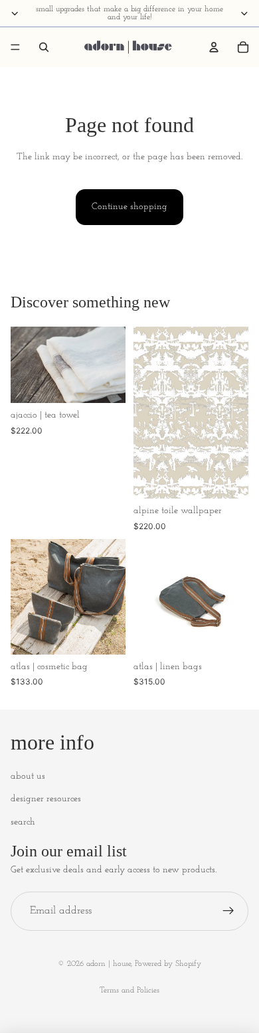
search (23, 822)
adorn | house (108, 964)
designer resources (46, 799)
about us (28, 776)
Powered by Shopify (168, 964)
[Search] (43, 47)
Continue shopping (129, 207)
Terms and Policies (129, 990)
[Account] (213, 47)
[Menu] (15, 47)
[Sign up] (228, 911)
